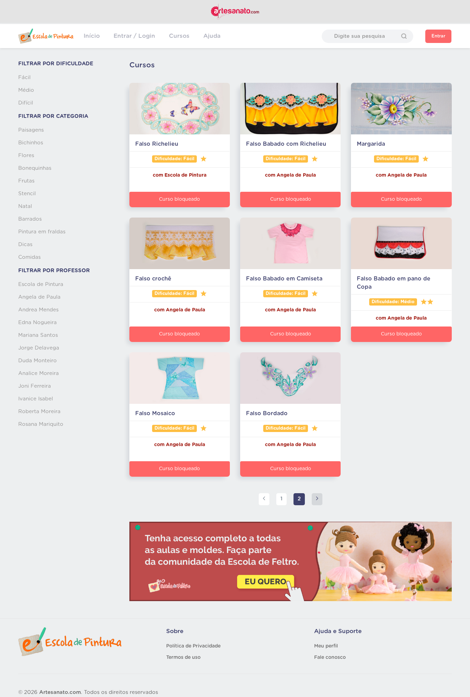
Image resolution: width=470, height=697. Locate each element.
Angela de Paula (39, 297)
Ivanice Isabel (35, 398)
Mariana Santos (38, 335)
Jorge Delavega (38, 348)
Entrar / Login (134, 36)
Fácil (24, 77)
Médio (26, 90)
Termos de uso (183, 657)
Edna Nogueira (37, 322)
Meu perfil (326, 646)
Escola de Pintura (40, 284)
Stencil (27, 193)
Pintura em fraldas (41, 231)
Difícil (25, 103)
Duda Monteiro (37, 360)
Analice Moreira (38, 373)
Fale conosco (330, 657)
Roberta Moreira (39, 411)
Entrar (438, 36)
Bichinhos (30, 142)
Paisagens (31, 130)
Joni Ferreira (34, 386)
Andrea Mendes (38, 309)
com (158, 175)
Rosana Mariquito (40, 424)
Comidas (29, 257)
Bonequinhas (34, 168)
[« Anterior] (264, 499)
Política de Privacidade (193, 646)
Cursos (179, 36)
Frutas (26, 181)
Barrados (30, 219)
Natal (25, 206)
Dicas (25, 244)
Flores (26, 155)
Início (92, 36)
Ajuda (212, 36)
